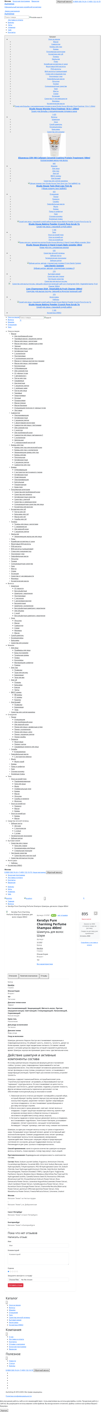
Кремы (56, 49)
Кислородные (19, 366)
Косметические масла (56, 103)
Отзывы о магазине (17, 1344)
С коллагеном (19, 353)
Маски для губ (20, 517)
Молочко (18, 801)
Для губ (56, 173)
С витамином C (20, 376)
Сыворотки (55, 44)
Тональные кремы (21, 655)
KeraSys (40, 948)
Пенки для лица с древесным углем (28, 727)
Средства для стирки (56, 276)
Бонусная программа (21, 1)
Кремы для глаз (56, 47)
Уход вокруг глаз (55, 76)
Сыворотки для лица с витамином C (28, 435)
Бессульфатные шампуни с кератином (29, 608)
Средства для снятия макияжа (56, 181)
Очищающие (19, 719)
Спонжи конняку (55, 216)
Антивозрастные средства (24, 497)
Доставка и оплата (15, 877)
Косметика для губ (55, 54)
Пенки (55, 196)
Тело (54, 232)
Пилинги (55, 199)
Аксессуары (54, 297)
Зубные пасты (55, 255)
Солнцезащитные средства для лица (29, 504)
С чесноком (19, 598)
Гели (56, 89)
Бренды (11, 22)
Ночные (17, 398)
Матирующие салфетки (23, 662)
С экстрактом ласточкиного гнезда (28, 472)
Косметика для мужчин (23, 507)
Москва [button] (8, 1)
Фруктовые (18, 742)
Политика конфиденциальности (19, 1396)
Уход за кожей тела (55, 235)
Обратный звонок (64, 1)
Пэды (56, 61)
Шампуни (56, 119)
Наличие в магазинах (28, 976)
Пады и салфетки (56, 211)
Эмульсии (56, 59)
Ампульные (19, 440)
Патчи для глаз (20, 378)
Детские (17, 826)
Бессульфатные (20, 591)
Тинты (16, 690)
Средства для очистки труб (25, 855)
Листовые (18, 410)
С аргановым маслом (22, 601)
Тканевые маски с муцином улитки (28, 338)
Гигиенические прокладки (55, 258)
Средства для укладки (55, 132)
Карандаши (19, 675)
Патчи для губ (20, 512)
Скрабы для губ (20, 519)
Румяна (17, 665)
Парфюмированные (22, 781)
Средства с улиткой (22, 499)
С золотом (18, 430)
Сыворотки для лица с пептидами (27, 425)
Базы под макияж (21, 653)
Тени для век (19, 677)
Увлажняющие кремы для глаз (26, 452)
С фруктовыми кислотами (24, 423)
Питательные (19, 457)
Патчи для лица (20, 390)
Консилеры (18, 660)
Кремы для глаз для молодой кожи (28, 447)
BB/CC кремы (56, 176)
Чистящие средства (56, 279)
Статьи (12, 1363)
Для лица (55, 168)
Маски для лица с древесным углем (28, 343)
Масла (16, 633)
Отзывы (44, 976)
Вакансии (35, 1)
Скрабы (56, 201)
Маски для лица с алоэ (23, 348)
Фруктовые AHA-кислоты (56, 66)
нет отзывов (63, 915)
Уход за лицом (54, 39)
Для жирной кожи (21, 529)
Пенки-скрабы (20, 737)
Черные (17, 346)
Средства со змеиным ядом (25, 502)
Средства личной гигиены (54, 253)
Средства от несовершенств (56, 98)
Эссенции (56, 96)
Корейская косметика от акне (56, 64)
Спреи (55, 94)
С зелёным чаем (20, 388)
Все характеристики (45, 964)
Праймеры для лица (22, 650)
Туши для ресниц (21, 672)
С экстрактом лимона (22, 756)
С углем (17, 833)
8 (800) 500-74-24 (80, 1)
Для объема (19, 611)
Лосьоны (55, 81)
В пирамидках (20, 752)
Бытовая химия (54, 274)
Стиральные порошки (23, 850)
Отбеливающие (20, 368)
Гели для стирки (20, 846)
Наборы (56, 299)
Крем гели (18, 487)
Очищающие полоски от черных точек (30, 408)
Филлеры (55, 101)
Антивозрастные (21, 351)
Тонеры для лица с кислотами (26, 524)
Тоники (56, 84)
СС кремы (18, 697)
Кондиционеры (56, 127)
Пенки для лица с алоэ (23, 732)
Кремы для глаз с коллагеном (26, 450)
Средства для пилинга (23, 494)
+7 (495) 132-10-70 (93, 1)
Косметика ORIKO (54, 313)
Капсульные (19, 482)
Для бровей (55, 178)
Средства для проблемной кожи (27, 492)
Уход (56, 122)
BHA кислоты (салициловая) (56, 71)
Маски (55, 42)
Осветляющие (20, 477)
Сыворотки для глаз (22, 465)
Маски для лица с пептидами (26, 363)
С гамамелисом (20, 526)
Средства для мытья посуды (56, 281)
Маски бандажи (20, 405)
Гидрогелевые (20, 395)
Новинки (11, 27)
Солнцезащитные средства (56, 86)
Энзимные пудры (56, 219)
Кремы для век (20, 455)
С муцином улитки (21, 385)
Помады (17, 682)
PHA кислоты (56, 69)
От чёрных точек (21, 373)
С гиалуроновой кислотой (24, 442)
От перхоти (19, 588)
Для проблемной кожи (23, 336)
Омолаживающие (21, 415)
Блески (17, 687)
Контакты (11, 32)
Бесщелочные (20, 603)
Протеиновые (20, 356)
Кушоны (17, 700)
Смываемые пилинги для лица (26, 747)
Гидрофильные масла (55, 79)
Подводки (18, 670)
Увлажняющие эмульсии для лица (28, 536)
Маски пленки (20, 403)
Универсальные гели (22, 789)
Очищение (54, 194)
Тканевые (18, 393)
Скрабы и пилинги (21, 799)
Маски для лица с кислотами (25, 341)
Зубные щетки (56, 260)
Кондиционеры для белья (24, 848)
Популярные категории (55, 51)
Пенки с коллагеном (22, 729)
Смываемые (19, 381)
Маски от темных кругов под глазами (29, 361)
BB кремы (18, 695)
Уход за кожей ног (56, 237)
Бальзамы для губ (21, 514)
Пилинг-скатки (20, 744)
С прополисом (20, 828)
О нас (11, 1337)
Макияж (54, 166)
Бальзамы (56, 129)
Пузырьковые (19, 400)
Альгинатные (19, 383)
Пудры (17, 658)
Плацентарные (20, 484)
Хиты (10, 25)
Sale (9, 30)
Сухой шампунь (56, 124)
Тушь (16, 709)
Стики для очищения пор (56, 74)
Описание (13, 976)
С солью (17, 831)
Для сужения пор (21, 371)
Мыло (55, 206)
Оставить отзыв (15, 1285)
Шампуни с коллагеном (23, 606)
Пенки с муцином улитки (24, 734)
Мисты (56, 91)
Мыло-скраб (19, 761)
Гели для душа (20, 784)
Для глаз (55, 171)
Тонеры (56, 56)
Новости (12, 1361)
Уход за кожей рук (56, 240)
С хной (17, 613)
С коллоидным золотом (23, 358)
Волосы (54, 117)
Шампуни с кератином (23, 593)
